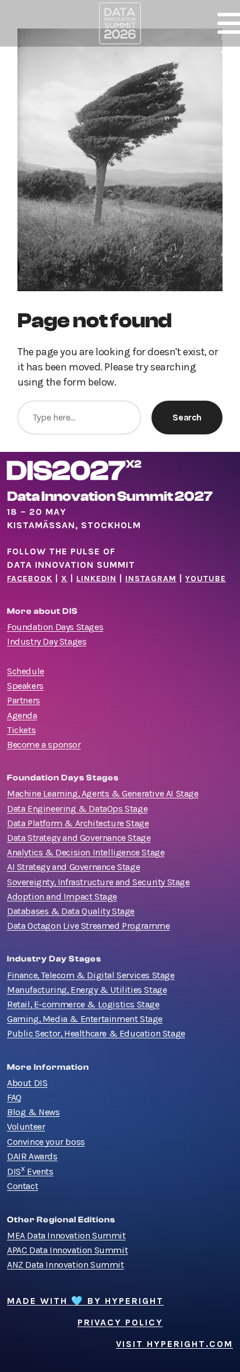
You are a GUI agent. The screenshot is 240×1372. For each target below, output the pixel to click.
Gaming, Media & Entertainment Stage (85, 1019)
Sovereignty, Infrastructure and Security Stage (98, 882)
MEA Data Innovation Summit (66, 1235)
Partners (23, 700)
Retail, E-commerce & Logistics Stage (83, 1004)
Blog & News (33, 1112)
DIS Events (30, 1171)
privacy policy (120, 1322)
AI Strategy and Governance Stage (73, 867)
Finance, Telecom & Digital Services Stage (91, 975)
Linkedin (96, 579)
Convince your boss (46, 1142)
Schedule (25, 671)
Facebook (29, 579)
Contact (22, 1186)
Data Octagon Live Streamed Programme (88, 926)
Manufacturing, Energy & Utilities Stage (87, 990)
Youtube (205, 579)
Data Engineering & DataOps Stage (77, 809)
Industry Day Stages (46, 642)
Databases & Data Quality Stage (71, 911)
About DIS (27, 1083)
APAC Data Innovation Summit (67, 1250)
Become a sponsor (44, 745)
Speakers (25, 686)
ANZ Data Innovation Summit (65, 1265)
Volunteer (26, 1127)
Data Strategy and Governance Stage (78, 838)
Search (187, 417)
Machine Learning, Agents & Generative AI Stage (103, 793)
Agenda (22, 715)
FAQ (14, 1097)
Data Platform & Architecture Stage (78, 823)
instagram (151, 579)
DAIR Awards (32, 1156)
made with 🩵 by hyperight (85, 1301)
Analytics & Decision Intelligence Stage (85, 852)
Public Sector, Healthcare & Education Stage (96, 1033)
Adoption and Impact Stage (62, 897)
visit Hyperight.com (174, 1344)
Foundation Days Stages (55, 627)
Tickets (21, 730)
